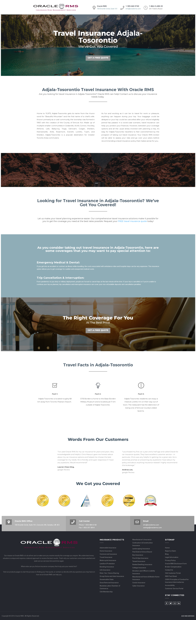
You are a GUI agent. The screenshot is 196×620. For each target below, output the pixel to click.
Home (167, 548)
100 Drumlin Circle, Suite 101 (107, 9)
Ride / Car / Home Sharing (109, 573)
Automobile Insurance (108, 548)
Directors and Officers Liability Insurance (143, 572)
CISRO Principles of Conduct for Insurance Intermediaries (177, 581)
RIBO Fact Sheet (171, 576)
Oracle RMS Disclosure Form (176, 564)
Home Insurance (106, 551)
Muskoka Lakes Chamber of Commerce (110, 587)
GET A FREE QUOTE (98, 58)
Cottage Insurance (139, 568)
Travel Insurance (106, 557)
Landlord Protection (107, 564)
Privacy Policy (170, 560)
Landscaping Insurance (141, 549)
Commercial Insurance (108, 554)
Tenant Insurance (138, 561)
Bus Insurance (137, 555)
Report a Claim (170, 551)
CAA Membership (106, 592)
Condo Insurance (138, 583)
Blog (167, 554)
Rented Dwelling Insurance (142, 564)
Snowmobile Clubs (107, 579)
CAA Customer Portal (173, 573)
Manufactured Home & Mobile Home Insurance (145, 578)
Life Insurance (105, 570)
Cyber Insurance (138, 586)
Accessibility (170, 585)
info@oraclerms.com (133, 9)
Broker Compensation (173, 567)
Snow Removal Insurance (109, 583)
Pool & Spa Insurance (140, 558)
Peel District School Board (142, 552)
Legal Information (171, 557)
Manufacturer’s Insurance (141, 540)
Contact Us (169, 570)
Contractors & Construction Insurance (142, 544)
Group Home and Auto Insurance (112, 576)
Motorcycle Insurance (108, 560)
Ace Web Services (187, 616)
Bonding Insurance (107, 567)
